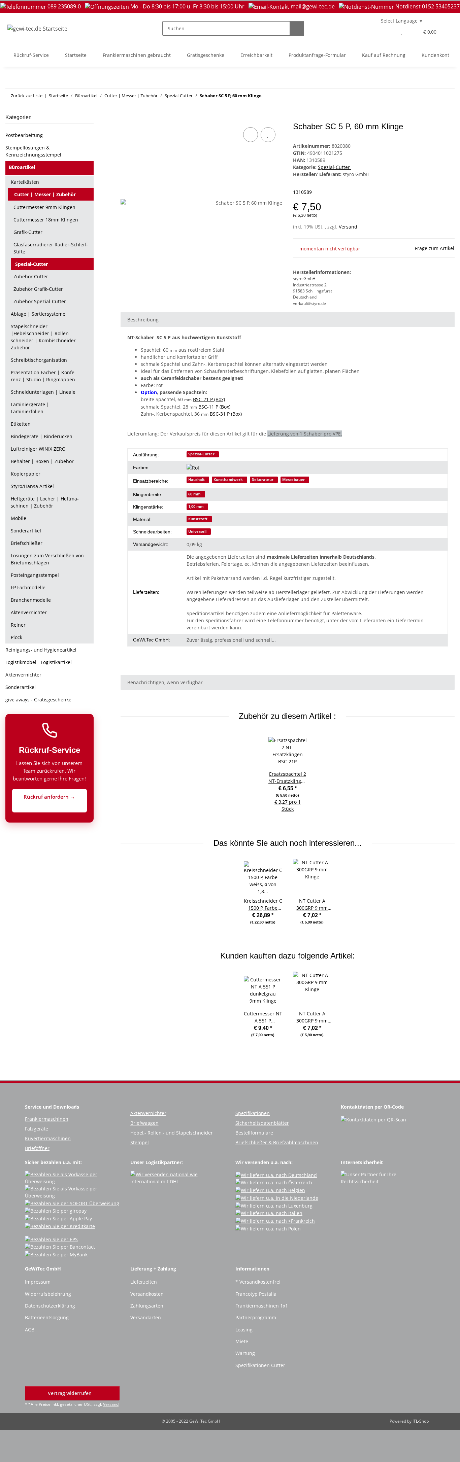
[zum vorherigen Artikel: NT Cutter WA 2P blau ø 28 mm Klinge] (433, 96)
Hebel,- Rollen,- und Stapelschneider (171, 1132)
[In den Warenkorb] (126, 118)
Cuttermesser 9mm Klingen (44, 207)
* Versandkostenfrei (258, 1282)
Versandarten (145, 1317)
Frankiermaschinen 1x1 (261, 1305)
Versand (349, 226)
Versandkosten (147, 1294)
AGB (29, 1329)
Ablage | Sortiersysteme (38, 314)
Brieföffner (37, 1148)
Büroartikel (22, 167)
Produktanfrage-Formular (317, 55)
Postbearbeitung (24, 135)
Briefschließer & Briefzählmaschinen (276, 1142)
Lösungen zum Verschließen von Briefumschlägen (47, 559)
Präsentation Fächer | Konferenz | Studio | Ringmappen (43, 376)
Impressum (38, 1282)
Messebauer (293, 479)
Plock (16, 637)
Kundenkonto (437, 55)
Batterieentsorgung (47, 1317)
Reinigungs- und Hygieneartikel (40, 650)
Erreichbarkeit (256, 55)
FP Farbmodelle (28, 587)
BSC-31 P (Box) (226, 414)
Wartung (245, 1353)
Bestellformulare (254, 1132)
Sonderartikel (26, 530)
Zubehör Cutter (30, 276)
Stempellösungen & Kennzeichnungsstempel (33, 151)
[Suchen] (297, 28)
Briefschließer (26, 543)
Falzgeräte (36, 1128)
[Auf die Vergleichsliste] (250, 134)
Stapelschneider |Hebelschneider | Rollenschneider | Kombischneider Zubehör (43, 337)
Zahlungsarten (146, 1305)
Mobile (18, 518)
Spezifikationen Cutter (260, 1365)
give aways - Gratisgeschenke (38, 699)
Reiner (18, 625)
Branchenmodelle (31, 600)
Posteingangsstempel (35, 575)
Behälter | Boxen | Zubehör (42, 461)
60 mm (194, 494)
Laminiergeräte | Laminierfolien (30, 408)
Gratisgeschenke (205, 55)
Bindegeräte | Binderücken (41, 436)
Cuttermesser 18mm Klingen (45, 219)
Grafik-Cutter (27, 232)
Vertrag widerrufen (70, 1393)
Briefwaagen (144, 1123)
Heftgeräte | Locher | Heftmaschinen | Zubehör (45, 502)
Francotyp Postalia (255, 1294)
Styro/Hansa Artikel (32, 486)
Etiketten (21, 424)
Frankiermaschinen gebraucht (137, 55)
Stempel (139, 1142)
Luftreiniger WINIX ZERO (38, 449)
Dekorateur (262, 479)
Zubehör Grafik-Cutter (38, 289)
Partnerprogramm (255, 1317)
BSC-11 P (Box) (215, 407)
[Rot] (195, 468)
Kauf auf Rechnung (383, 55)
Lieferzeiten (143, 1282)
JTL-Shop (421, 1421)
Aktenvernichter (29, 612)
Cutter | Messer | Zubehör (45, 194)
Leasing (244, 1329)
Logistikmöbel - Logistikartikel (38, 662)
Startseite (76, 55)
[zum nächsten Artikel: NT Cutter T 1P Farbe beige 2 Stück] (447, 96)
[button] (388, 31)
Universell (197, 531)
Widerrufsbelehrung (48, 1294)
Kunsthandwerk (228, 479)
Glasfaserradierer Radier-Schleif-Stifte (50, 248)
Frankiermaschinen (46, 1119)
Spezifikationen (252, 1113)
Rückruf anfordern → (49, 796)
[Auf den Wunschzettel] (268, 134)
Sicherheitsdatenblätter (262, 1123)
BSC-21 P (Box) (209, 399)
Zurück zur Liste (26, 96)
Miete (241, 1341)
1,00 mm (196, 506)
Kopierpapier (25, 474)
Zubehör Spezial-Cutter (39, 301)
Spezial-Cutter (334, 167)
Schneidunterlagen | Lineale (43, 392)
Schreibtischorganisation (39, 360)
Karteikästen (25, 182)
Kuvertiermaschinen (48, 1138)
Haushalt (196, 479)
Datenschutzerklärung (50, 1305)
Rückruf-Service (31, 55)
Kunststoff (197, 519)
